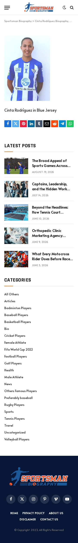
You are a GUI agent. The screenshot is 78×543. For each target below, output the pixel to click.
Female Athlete (15, 342)
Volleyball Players (16, 439)
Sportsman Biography (18, 21)
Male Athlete (13, 377)
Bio (6, 329)
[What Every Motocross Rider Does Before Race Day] (16, 259)
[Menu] (7, 8)
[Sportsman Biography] (39, 7)
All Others (11, 294)
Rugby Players (14, 405)
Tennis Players (14, 418)
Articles (9, 301)
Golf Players (13, 363)
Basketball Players (17, 322)
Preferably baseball (18, 398)
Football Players (15, 356)
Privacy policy (34, 513)
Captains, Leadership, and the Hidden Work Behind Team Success (49, 188)
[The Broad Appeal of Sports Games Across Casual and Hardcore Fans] (16, 166)
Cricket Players (14, 336)
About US (56, 513)
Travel (8, 425)
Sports (9, 412)
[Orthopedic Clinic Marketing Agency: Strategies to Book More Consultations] (16, 236)
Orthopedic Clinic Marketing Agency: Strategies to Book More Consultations (52, 238)
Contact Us (49, 519)
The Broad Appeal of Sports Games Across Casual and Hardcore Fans (49, 168)
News (8, 384)
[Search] (71, 8)
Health (9, 370)
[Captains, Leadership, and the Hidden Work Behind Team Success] (16, 189)
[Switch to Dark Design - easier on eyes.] (64, 7)
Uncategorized (15, 432)
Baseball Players (16, 315)
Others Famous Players (20, 391)
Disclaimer (28, 519)
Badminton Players (17, 308)
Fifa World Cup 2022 (18, 349)
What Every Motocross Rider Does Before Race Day (51, 258)
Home (14, 513)
